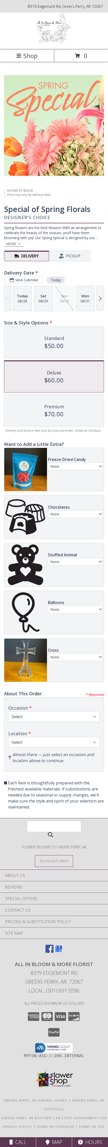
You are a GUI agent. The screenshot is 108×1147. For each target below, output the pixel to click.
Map (55, 1142)
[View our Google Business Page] (59, 951)
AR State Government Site (81, 1118)
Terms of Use (92, 1126)
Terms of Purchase (55, 1126)
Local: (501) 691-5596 (54, 990)
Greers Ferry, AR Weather (26, 1118)
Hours (92, 1142)
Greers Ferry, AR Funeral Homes (36, 1100)
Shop (30, 55)
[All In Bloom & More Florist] (54, 42)
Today (55, 280)
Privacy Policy (17, 1126)
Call (19, 1142)
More (11, 243)
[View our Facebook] (49, 951)
